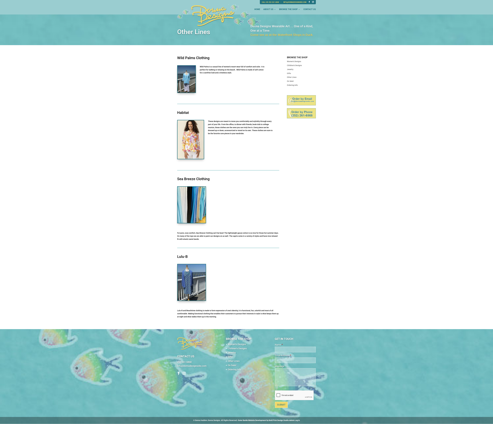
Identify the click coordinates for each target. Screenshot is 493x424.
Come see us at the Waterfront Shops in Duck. (282, 35)
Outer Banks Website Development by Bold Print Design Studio (263, 420)
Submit (281, 404)
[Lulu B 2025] (192, 300)
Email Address (283, 355)
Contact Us (309, 9)
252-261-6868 (274, 2)
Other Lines (291, 77)
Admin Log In (294, 420)
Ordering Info (292, 85)
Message (279, 366)
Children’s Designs (294, 65)
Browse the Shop (288, 9)
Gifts (289, 73)
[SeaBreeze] (192, 222)
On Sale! (290, 81)
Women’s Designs (294, 61)
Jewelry (290, 69)
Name (279, 344)
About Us (268, 9)
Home (257, 9)
